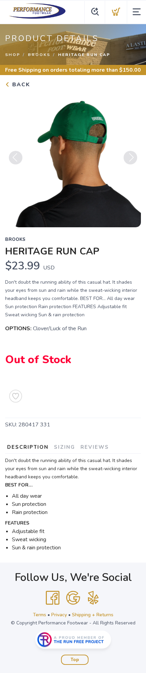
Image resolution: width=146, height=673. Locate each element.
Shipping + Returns (92, 615)
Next (130, 157)
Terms (39, 615)
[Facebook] (52, 598)
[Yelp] (93, 598)
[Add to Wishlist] (15, 396)
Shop (12, 54)
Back (20, 84)
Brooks (39, 54)
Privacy (59, 615)
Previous (15, 157)
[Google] (73, 598)
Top (75, 660)
